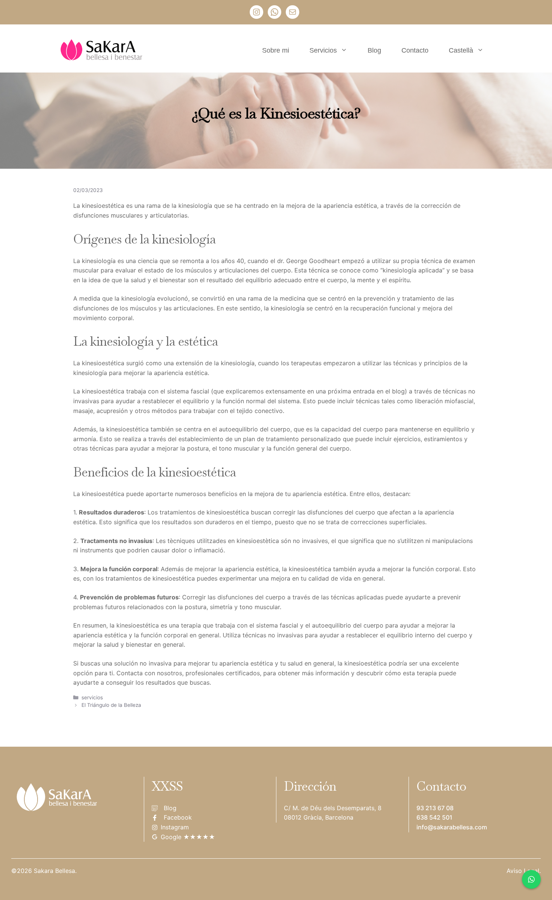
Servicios (323, 50)
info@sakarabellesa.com (451, 827)
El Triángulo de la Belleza (111, 705)
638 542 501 (434, 817)
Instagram (175, 827)
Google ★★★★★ (188, 837)
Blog (374, 50)
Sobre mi (275, 50)
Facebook (178, 817)
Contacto (414, 50)
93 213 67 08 (435, 808)
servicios (92, 697)
